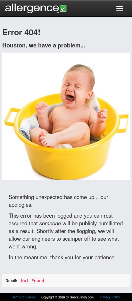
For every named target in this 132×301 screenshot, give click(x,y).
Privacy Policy (110, 297)
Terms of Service (24, 297)
